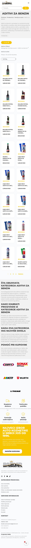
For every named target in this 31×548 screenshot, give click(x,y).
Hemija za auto (19, 17)
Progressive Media (6, 534)
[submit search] (26, 8)
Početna (3, 17)
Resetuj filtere (5, 51)
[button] (28, 3)
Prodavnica (10, 17)
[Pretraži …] (12, 8)
